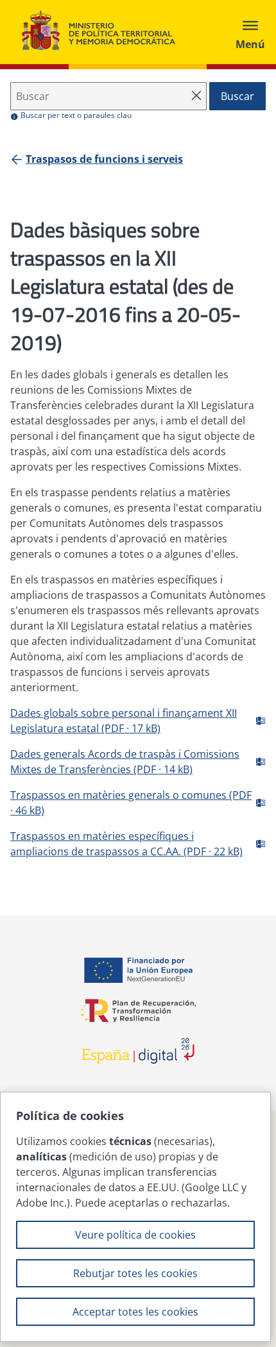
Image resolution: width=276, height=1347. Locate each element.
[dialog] (135, 1217)
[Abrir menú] (250, 32)
